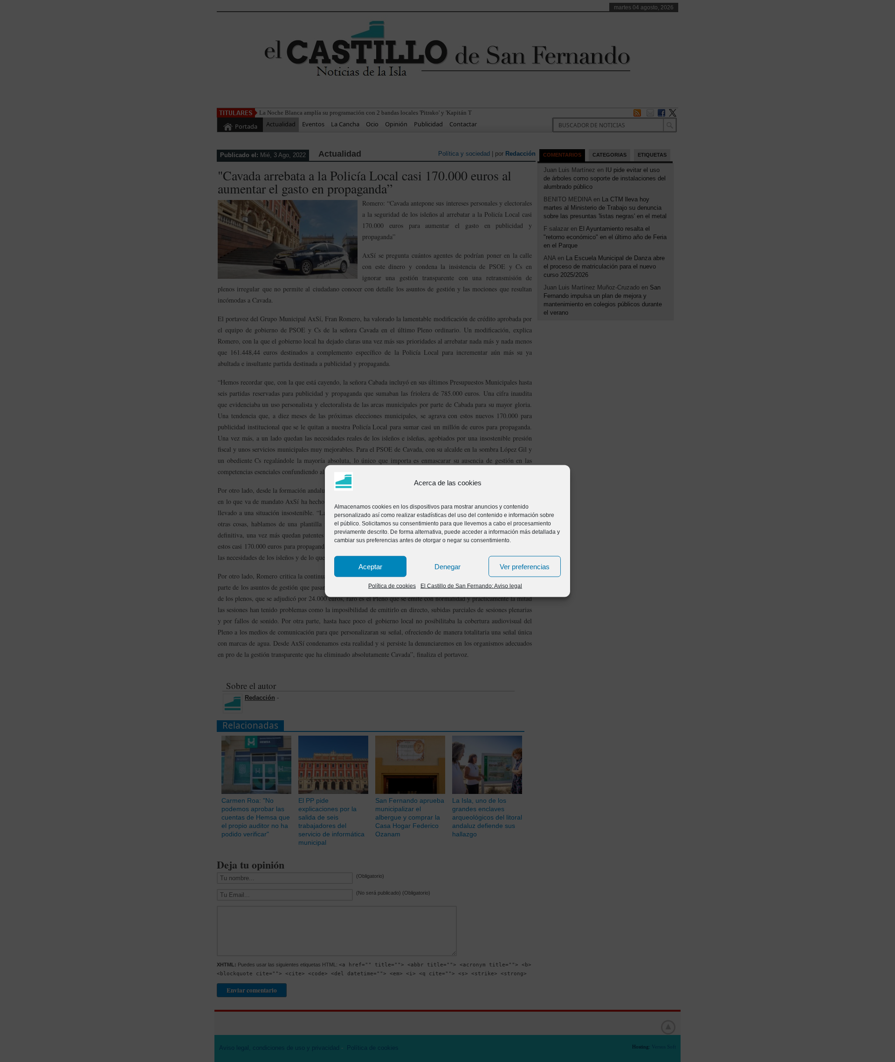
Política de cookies (392, 586)
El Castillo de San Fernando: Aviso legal (471, 586)
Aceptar (370, 566)
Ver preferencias (525, 566)
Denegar (447, 566)
